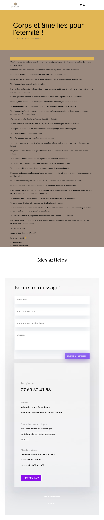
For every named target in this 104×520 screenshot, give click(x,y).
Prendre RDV (31, 477)
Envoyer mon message (77, 356)
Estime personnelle (33, 38)
